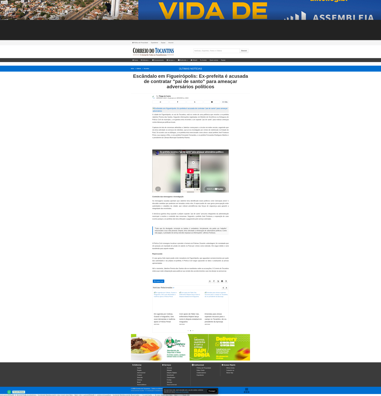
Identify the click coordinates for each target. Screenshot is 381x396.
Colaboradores (201, 372)
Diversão (140, 377)
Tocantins (146, 68)
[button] (188, 331)
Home (136, 60)
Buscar (244, 51)
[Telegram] (212, 102)
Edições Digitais (172, 372)
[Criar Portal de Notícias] (246, 390)
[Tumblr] (226, 281)
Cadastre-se (230, 370)
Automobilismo (141, 384)
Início (132, 68)
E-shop (169, 380)
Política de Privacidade (140, 42)
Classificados (171, 377)
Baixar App (229, 372)
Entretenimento (159, 60)
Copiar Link (159, 281)
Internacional (141, 372)
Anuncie (170, 42)
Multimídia (182, 60)
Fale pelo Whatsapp (18, 392)
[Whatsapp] (160, 102)
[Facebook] (177, 102)
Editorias (145, 60)
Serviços (171, 60)
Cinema (139, 380)
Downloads (170, 375)
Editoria (139, 68)
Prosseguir (212, 391)
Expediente (154, 42)
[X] (195, 102)
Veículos (169, 382)
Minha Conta (230, 368)
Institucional (199, 365)
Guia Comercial (172, 384)
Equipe (163, 42)
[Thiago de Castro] (153, 97)
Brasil (139, 382)
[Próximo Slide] (226, 287)
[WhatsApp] (9, 392)
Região (139, 370)
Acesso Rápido (229, 365)
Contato (204, 60)
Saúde (139, 368)
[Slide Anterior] (223, 287)
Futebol (139, 375)
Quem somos (214, 60)
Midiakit (194, 60)
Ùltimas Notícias (190, 68)
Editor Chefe (200, 370)
